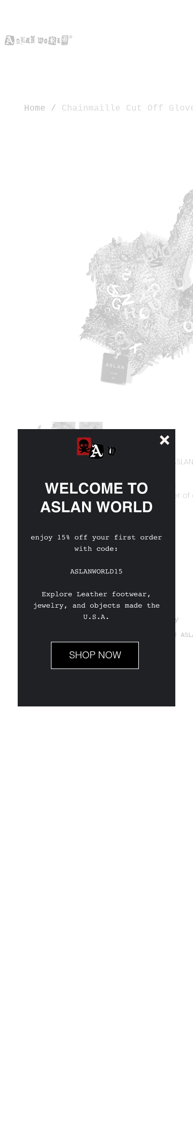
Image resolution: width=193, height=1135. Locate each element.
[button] (164, 440)
